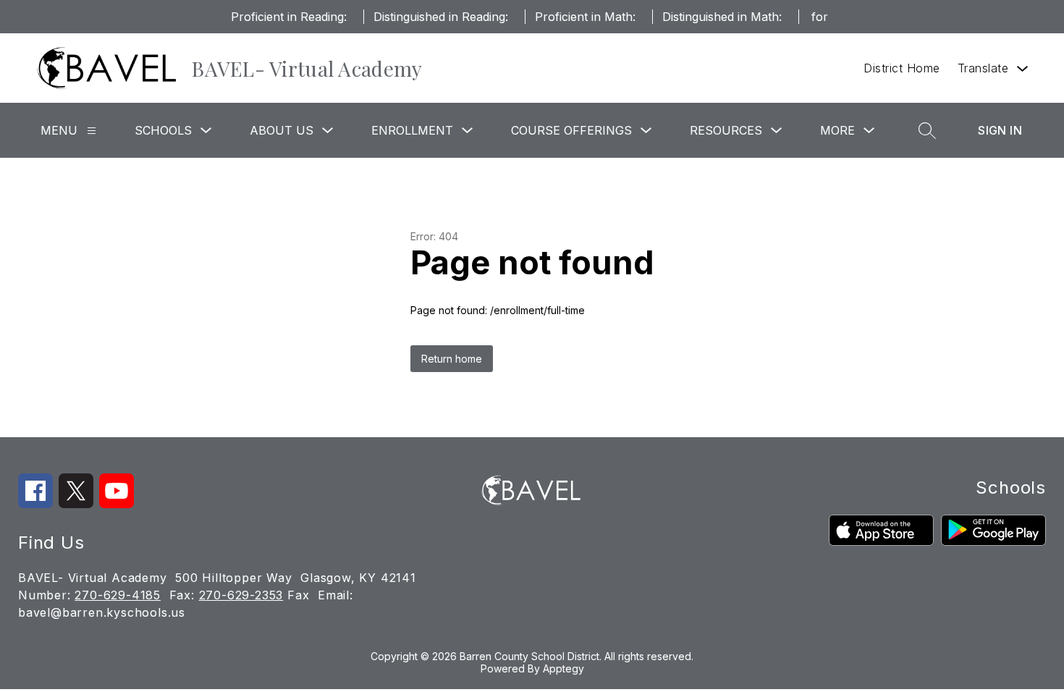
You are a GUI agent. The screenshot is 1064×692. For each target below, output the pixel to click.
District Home (902, 68)
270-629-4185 (118, 595)
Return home (451, 359)
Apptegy (563, 668)
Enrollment (412, 130)
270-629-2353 (241, 595)
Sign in (1000, 130)
